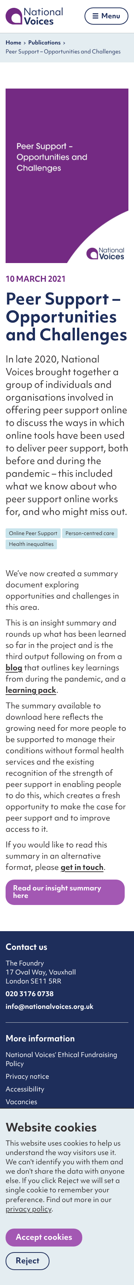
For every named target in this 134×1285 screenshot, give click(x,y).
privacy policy (28, 1209)
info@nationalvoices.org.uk (49, 1006)
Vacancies (21, 1101)
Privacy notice (27, 1076)
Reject (33, 1262)
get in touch (82, 867)
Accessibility (25, 1089)
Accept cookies (44, 1237)
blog (14, 667)
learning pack (31, 690)
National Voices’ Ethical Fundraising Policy (61, 1059)
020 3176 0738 (30, 993)
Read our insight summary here (57, 891)
